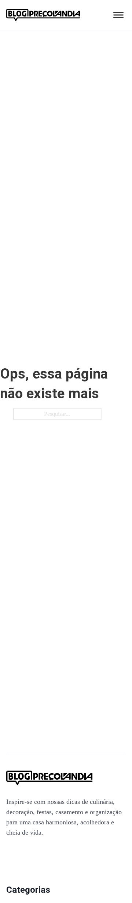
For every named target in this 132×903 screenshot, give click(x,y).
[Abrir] (118, 15)
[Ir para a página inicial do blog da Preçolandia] (43, 15)
